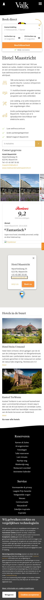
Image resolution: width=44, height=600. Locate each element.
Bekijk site (14, 284)
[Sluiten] (33, 258)
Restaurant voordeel (22, 468)
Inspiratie (22, 513)
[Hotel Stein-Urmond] (22, 330)
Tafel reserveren (22, 453)
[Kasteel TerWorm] (22, 381)
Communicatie (22, 502)
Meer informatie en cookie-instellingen (18, 588)
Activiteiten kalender (22, 471)
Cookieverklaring (11, 575)
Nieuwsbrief (22, 505)
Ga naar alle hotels (11, 419)
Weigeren (9, 594)
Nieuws (22, 498)
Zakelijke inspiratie (22, 509)
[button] (22, 295)
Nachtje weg (22, 460)
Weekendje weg (22, 464)
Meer (4, 365)
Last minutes (22, 457)
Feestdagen (22, 449)
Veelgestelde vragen (22, 494)
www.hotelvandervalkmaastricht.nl (16, 168)
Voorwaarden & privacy (22, 487)
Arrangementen (22, 446)
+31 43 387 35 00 (12, 162)
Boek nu (28, 284)
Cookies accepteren (30, 594)
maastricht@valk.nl (10, 165)
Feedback (43, 246)
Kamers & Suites (22, 442)
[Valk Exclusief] (22, 5)
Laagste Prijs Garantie (22, 491)
